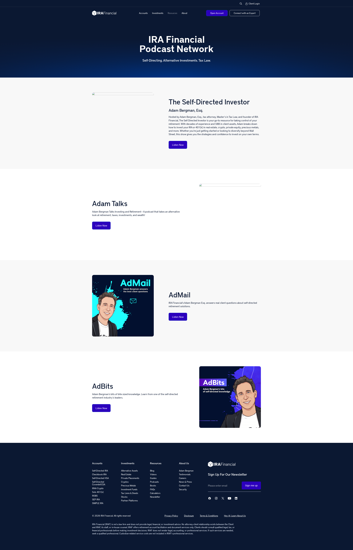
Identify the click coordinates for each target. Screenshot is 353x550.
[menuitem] (143, 13)
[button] (241, 3)
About (184, 13)
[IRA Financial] (104, 13)
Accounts (143, 13)
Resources (172, 13)
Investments (157, 13)
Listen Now (178, 144)
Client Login (254, 3)
